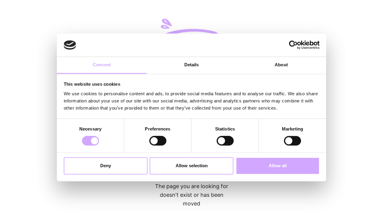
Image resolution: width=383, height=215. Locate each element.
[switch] (157, 141)
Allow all (278, 165)
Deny (105, 165)
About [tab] (281, 64)
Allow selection (192, 165)
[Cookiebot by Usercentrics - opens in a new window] (293, 45)
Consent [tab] (102, 64)
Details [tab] (191, 64)
